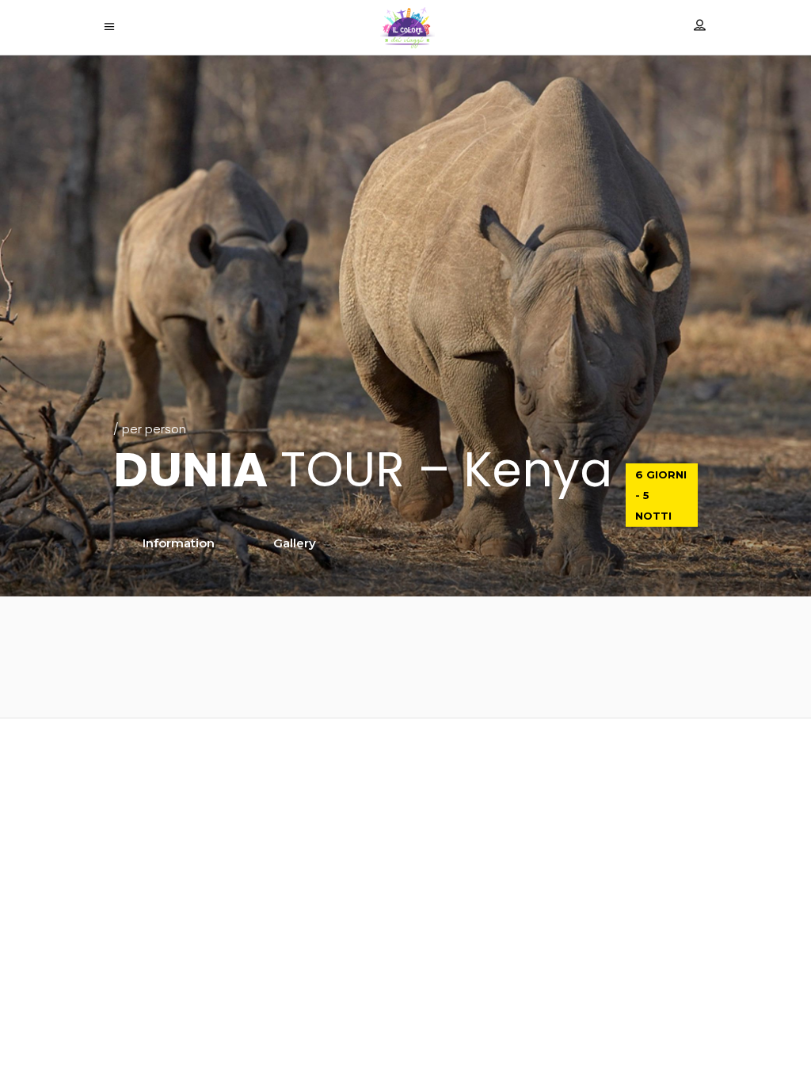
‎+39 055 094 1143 (405, 952)
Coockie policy (405, 1009)
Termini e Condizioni (406, 1030)
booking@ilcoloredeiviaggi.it (406, 924)
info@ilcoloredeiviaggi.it (405, 903)
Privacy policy (406, 989)
